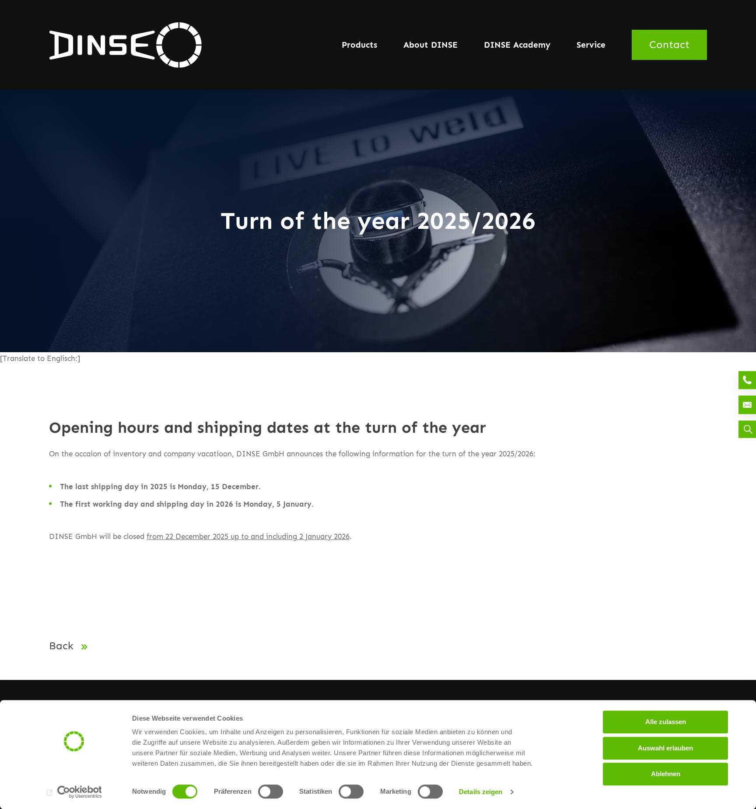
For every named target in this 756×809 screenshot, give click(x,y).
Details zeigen (480, 791)
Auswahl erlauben (665, 748)
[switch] (270, 791)
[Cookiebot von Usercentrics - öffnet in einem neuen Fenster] (74, 791)
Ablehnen (665, 773)
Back (63, 645)
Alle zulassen (665, 721)
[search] (747, 429)
